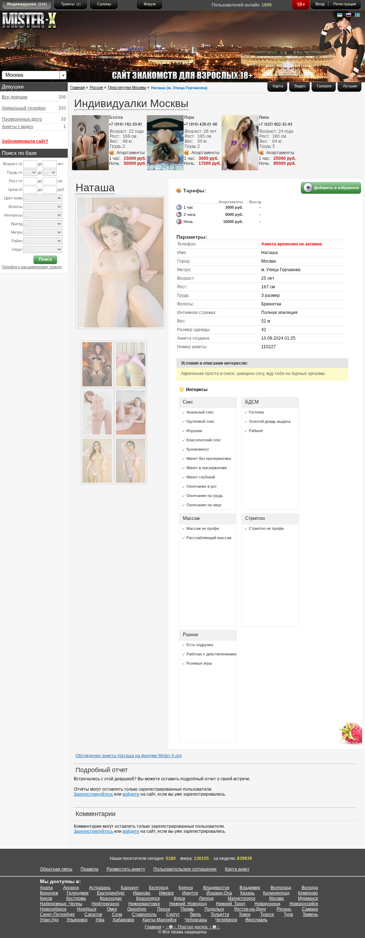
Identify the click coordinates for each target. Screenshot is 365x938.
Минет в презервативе (206, 468)
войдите (131, 794)
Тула (288, 914)
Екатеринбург (111, 893)
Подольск (214, 909)
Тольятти (220, 914)
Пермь (187, 909)
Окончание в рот (201, 486)
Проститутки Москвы (127, 87)
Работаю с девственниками (211, 654)
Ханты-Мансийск (159, 919)
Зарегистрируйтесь (93, 794)
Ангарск (71, 887)
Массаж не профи (202, 528)
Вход (319, 4)
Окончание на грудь (204, 495)
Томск (244, 914)
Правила (89, 869)
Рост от (15, 181)
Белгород (158, 887)
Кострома (76, 898)
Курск (179, 898)
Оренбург (136, 909)
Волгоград (281, 887)
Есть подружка (199, 645)
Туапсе (267, 914)
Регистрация (344, 4)
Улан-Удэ (49, 919)
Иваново (141, 893)
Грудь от (14, 172)
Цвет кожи (13, 198)
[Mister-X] (36, 22)
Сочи (117, 914)
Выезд (16, 224)
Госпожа (256, 412)
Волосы (15, 206)
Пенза (163, 909)
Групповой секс (200, 421)
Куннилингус (197, 449)
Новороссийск (303, 903)
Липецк (206, 898)
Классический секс (203, 440)
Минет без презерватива (208, 458)
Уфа (100, 919)
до (40, 164)
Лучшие (350, 86)
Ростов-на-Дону (250, 909)
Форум (150, 4)
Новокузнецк (267, 903)
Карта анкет (237, 869)
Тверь (195, 914)
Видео (299, 86)
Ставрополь (144, 914)
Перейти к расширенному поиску (32, 267)
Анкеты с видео (17, 126)
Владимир (250, 887)
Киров (46, 898)
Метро (16, 232)
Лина (264, 117)
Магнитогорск (241, 898)
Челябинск (226, 919)
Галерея (324, 86)
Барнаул (129, 887)
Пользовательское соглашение (185, 869)
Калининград (276, 893)
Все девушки (14, 97)
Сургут (173, 914)
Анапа (46, 887)
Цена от (15, 189)
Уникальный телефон (24, 108)
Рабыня (256, 431)
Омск (112, 909)
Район (16, 241)
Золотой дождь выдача (270, 421)
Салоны (104, 4)
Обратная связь (56, 869)
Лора (189, 117)
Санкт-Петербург (57, 914)
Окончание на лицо (203, 505)
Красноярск (148, 898)
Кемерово (308, 893)
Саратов (93, 914)
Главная (77, 87)
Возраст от (12, 164)
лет (60, 164)
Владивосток (216, 887)
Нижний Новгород (188, 903)
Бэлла (116, 117)
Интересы (13, 215)
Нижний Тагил (230, 903)
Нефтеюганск (105, 903)
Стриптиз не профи (266, 528)
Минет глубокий (200, 477)
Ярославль (256, 919)
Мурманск (308, 898)
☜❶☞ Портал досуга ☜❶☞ (192, 926)
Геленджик (77, 893)
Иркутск (190, 893)
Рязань (284, 909)
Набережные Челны (61, 903)
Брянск (186, 887)
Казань (247, 893)
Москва (276, 898)
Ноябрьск (86, 909)
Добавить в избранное (336, 188)
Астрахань (99, 887)
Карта (278, 86)
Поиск (45, 259)
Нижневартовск (144, 903)
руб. (61, 189)
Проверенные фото (22, 119)
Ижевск (166, 893)
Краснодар (111, 898)
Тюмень (310, 914)
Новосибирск (53, 909)
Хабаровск (123, 919)
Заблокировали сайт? (25, 141)
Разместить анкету (126, 869)
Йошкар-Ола (219, 893)
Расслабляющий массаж (208, 538)
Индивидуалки (27, 4)
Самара (310, 909)
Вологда (310, 887)
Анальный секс (200, 412)
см (59, 181)
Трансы (71, 4)
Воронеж (49, 893)
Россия (96, 87)
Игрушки (194, 431)
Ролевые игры (199, 663)
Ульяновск (77, 919)
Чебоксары (196, 919)
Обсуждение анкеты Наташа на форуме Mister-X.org (129, 755)
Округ (17, 249)
